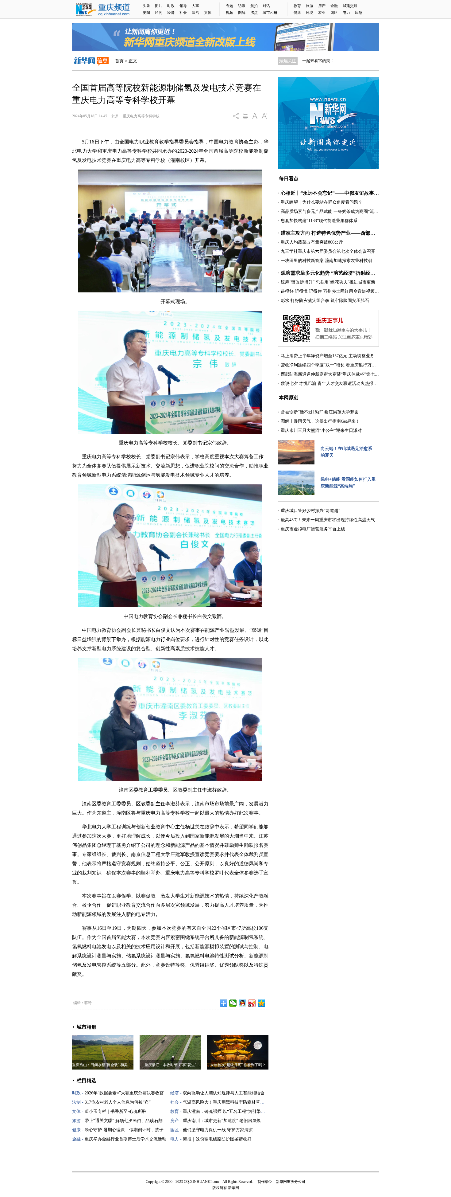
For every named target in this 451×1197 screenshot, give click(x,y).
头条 (146, 6)
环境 (309, 12)
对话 (266, 6)
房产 (322, 6)
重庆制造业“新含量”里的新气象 (330, 60)
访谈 (241, 6)
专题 (229, 6)
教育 (297, 6)
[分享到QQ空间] (261, 1003)
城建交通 (350, 6)
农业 (322, 12)
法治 (195, 12)
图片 (158, 6)
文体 (207, 12)
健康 (297, 12)
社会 (183, 12)
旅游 (309, 6)
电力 (346, 12)
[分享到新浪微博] (252, 1003)
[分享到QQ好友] (242, 1003)
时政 (171, 6)
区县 (158, 12)
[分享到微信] (233, 1003)
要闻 (146, 12)
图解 (241, 12)
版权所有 (219, 1188)
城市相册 (270, 12)
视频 (229, 12)
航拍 (254, 6)
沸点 (254, 12)
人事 (195, 6)
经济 (171, 12)
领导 (183, 6)
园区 (334, 12)
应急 (358, 12)
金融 (334, 6)
